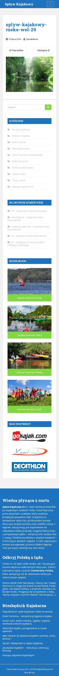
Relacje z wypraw (21, 135)
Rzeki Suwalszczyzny (23, 167)
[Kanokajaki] (29, 451)
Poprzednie (17, 50)
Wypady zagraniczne (22, 186)
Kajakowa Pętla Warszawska (31, 210)
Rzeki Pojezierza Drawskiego (27, 154)
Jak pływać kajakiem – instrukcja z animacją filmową (25, 649)
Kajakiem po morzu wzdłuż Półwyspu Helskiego (26, 244)
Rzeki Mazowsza (21, 148)
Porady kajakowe (21, 129)
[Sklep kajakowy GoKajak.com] (29, 436)
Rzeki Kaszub (19, 142)
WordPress (29, 672)
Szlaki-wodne (19, 173)
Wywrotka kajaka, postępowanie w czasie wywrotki (24, 630)
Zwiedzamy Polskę (42, 570)
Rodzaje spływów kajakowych (18, 655)
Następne (42, 50)
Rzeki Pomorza (20, 161)
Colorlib (32, 669)
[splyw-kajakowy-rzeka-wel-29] (29, 74)
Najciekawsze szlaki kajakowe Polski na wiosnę (27, 611)
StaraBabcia (32, 39)
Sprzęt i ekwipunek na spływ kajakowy (22, 643)
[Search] (48, 107)
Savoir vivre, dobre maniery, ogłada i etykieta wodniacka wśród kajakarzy (26, 622)
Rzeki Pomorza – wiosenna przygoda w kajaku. (27, 616)
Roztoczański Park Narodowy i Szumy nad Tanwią (29, 582)
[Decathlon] (29, 466)
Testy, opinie (18, 180)
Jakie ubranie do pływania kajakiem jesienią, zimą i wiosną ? (29, 637)
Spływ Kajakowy (19, 4)
